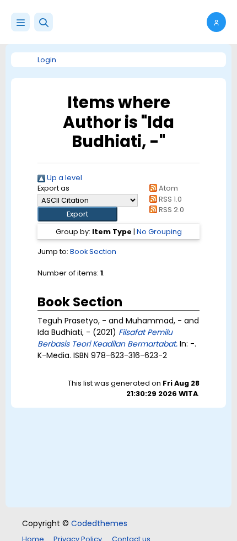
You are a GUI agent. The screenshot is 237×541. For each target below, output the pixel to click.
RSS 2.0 (170, 209)
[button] (43, 22)
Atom (167, 188)
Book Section (93, 251)
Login (46, 59)
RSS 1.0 (169, 199)
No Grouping (159, 231)
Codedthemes (99, 523)
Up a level (63, 177)
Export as (53, 188)
